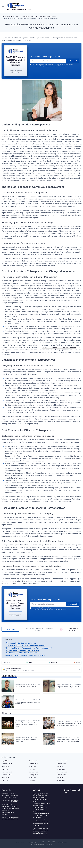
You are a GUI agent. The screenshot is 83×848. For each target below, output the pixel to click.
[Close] (63, 415)
